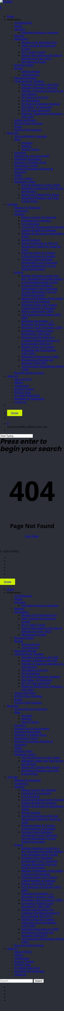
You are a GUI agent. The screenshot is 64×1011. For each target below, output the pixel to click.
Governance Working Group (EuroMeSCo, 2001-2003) (37, 905)
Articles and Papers (25, 692)
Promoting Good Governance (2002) (42, 900)
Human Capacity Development (38, 789)
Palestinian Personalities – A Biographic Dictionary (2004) (38, 895)
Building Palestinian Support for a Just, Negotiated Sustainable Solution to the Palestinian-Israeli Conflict (42, 851)
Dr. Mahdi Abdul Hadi (27, 967)
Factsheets (20, 725)
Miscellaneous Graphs (33, 634)
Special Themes (30, 722)
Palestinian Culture (24, 754)
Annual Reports (30, 647)
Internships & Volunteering (29, 971)
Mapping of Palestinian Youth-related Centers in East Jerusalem (42, 872)
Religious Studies (24, 637)
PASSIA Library (23, 751)
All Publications (23, 595)
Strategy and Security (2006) (37, 883)
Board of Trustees (24, 961)
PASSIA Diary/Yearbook (28, 696)
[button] (1, 1006)
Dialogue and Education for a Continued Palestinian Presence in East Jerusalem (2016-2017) (40, 913)
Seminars (19, 786)
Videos (18, 747)
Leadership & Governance (36, 793)
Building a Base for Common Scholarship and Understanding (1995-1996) (39, 922)
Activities (12, 777)
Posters (18, 699)
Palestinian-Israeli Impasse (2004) (40, 929)
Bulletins (19, 608)
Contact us (20, 974)
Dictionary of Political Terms (30, 734)
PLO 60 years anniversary (36, 683)
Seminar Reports (30, 644)
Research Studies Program (29, 945)
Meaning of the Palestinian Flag (39, 615)
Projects (18, 844)
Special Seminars (31, 812)
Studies (18, 599)
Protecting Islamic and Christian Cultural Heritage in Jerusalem (39, 879)
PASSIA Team (22, 964)
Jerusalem (19, 602)
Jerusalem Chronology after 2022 (40, 657)
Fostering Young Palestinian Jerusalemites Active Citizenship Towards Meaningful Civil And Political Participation (39, 862)
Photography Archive (26, 738)
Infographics (21, 611)
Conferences (21, 783)
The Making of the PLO (35, 670)
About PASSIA (23, 951)
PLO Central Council (33, 624)
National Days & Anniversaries (31, 728)
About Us (12, 948)
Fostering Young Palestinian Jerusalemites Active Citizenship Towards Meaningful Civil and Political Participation (39, 836)
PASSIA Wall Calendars (28, 702)
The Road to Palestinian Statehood (40, 676)
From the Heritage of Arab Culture (40, 757)
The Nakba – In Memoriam (36, 679)
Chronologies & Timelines (29, 654)
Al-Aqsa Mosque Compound (30, 709)
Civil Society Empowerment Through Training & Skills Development (42, 801)
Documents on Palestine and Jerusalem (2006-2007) (37, 934)
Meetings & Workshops (27, 780)
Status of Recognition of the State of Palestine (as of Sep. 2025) (41, 630)
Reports (18, 641)
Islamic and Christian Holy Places (40, 767)
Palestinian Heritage (25, 650)
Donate (14, 413)
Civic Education (30, 796)
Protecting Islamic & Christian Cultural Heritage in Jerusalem (38, 827)
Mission (18, 955)
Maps (17, 712)
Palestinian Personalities (27, 731)
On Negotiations (30, 673)
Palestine (26, 718)
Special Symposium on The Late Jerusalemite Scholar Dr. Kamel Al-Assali (41, 819)
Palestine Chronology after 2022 (39, 660)
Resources (13, 705)
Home (10, 589)
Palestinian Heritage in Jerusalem (39, 605)
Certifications (21, 958)
